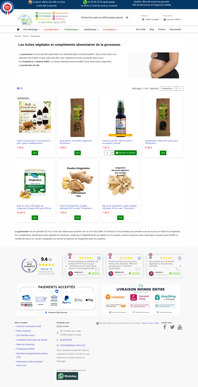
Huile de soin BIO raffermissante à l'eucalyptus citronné (117, 142)
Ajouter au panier (127, 153)
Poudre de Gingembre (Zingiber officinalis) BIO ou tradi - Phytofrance (76, 207)
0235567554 (66, 340)
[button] (31, 29)
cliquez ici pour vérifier (150, 323)
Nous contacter (23, 331)
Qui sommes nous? (25, 335)
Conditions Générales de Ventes (31, 340)
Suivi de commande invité (28, 326)
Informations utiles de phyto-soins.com (29, 363)
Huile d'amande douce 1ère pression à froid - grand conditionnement (34, 142)
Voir (35, 153)
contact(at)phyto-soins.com (72, 345)
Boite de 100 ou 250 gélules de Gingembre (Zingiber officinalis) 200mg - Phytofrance (34, 208)
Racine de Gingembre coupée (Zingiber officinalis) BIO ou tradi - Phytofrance (119, 207)
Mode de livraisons (25, 344)
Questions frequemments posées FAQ (32, 355)
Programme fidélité (25, 349)
